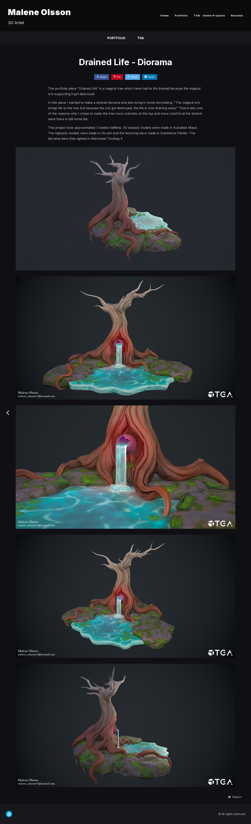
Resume (237, 15)
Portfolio (181, 15)
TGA (140, 38)
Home (164, 15)
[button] (234, 797)
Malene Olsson (39, 12)
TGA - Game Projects (209, 15)
